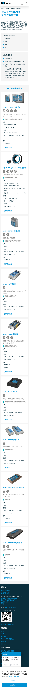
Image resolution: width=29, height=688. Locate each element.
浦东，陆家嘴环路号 (8, 600)
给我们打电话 (5, 593)
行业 (2, 8)
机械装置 (13, 8)
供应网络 (3, 641)
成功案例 (3, 636)
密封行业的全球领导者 (7, 651)
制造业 (7, 8)
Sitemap (3, 644)
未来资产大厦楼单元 (9, 598)
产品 (2, 634)
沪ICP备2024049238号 (8, 624)
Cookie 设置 (14, 680)
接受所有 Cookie (14, 685)
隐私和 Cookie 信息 (14, 676)
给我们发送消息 (5, 590)
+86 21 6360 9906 (10, 607)
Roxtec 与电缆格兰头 (7, 639)
